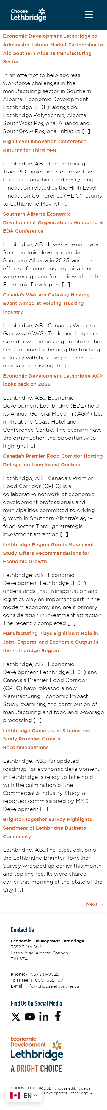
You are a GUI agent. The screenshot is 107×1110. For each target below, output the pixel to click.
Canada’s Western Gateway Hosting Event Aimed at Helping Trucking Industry (46, 303)
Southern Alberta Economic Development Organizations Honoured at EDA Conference (53, 222)
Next (95, 904)
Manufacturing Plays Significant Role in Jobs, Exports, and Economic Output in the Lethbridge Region (50, 642)
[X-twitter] (16, 1017)
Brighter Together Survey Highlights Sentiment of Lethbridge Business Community (47, 828)
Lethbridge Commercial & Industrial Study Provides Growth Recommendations (46, 739)
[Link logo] (28, 15)
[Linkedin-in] (44, 1017)
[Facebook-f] (58, 1016)
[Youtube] (30, 1017)
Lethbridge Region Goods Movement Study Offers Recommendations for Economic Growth (48, 553)
